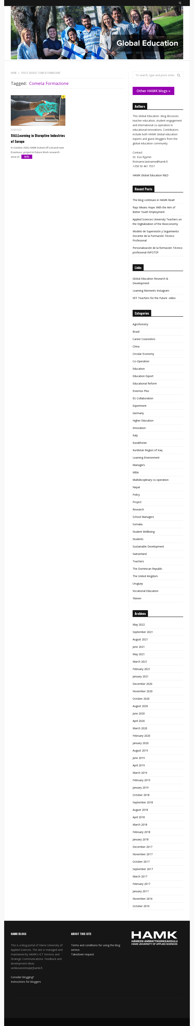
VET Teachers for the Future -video (154, 298)
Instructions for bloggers (26, 981)
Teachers (138, 561)
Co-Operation (141, 361)
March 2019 (140, 772)
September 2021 (143, 632)
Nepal (136, 487)
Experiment (139, 405)
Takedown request (82, 954)
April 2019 (139, 765)
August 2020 (140, 706)
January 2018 (141, 839)
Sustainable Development (148, 546)
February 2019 (141, 780)
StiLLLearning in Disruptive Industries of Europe (38, 138)
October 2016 (141, 906)
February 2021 (141, 669)
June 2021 (139, 647)
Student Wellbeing (144, 531)
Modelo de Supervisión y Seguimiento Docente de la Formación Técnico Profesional (156, 235)
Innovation (139, 428)
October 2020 (141, 698)
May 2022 (139, 624)
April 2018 (139, 817)
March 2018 (140, 824)
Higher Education (143, 420)
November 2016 (143, 898)
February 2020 (141, 735)
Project (137, 502)
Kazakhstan (140, 443)
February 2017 (141, 884)
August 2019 (140, 750)
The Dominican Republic (147, 568)
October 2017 (141, 861)
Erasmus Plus (141, 391)
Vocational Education (145, 591)
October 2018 (141, 795)
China (136, 346)
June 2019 (139, 758)
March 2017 (140, 876)
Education (139, 368)
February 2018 (141, 832)
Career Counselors (144, 339)
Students (138, 539)
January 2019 (141, 787)
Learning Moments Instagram (151, 290)
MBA (136, 472)
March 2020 (140, 728)
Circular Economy (143, 354)
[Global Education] (97, 33)
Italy (135, 435)
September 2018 (143, 802)
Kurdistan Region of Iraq (147, 450)
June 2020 (139, 713)
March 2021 (140, 661)
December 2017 (142, 847)
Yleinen (137, 598)
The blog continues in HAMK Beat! (154, 200)
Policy (136, 494)
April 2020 (139, 721)
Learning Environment (146, 457)
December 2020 (142, 684)
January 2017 (141, 891)
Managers (139, 465)
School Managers (143, 517)
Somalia (137, 524)
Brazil (136, 331)
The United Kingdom (145, 576)
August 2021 (140, 639)
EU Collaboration (143, 398)
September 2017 (143, 869)
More (26, 156)
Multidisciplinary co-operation (151, 480)
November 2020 (143, 691)
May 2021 (139, 654)
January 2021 (141, 676)
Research (138, 509)
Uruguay (138, 583)
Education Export (143, 376)
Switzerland (140, 554)
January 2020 (141, 743)
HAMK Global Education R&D (150, 175)
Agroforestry (140, 324)
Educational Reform (145, 383)
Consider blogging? (22, 977)
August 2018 (140, 810)
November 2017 (143, 854)
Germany (138, 413)
